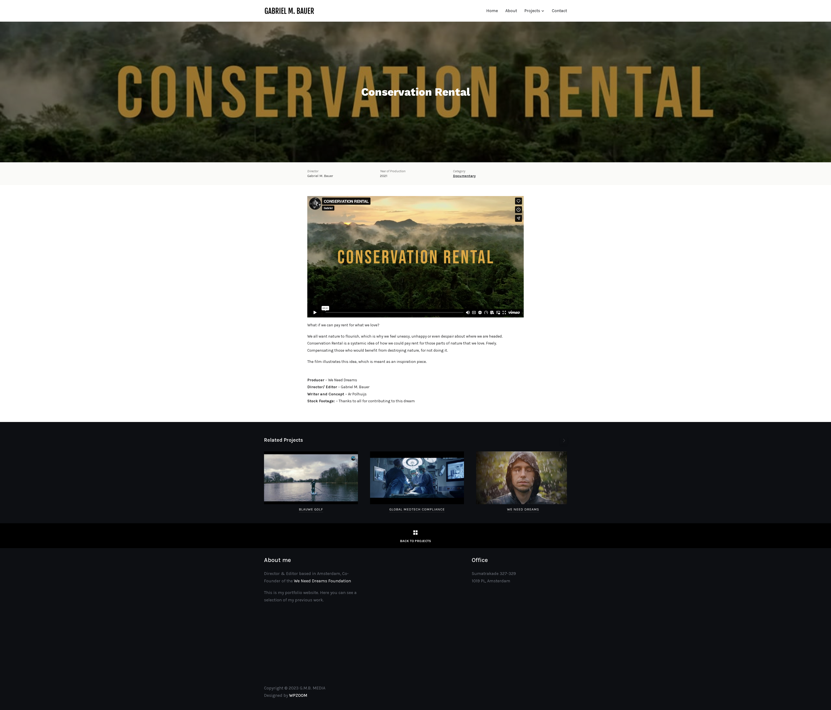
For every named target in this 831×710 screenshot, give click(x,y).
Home (492, 10)
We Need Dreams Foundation (322, 580)
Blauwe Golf (311, 509)
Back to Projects (415, 541)
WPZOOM (298, 695)
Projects (532, 10)
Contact (559, 10)
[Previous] (271, 440)
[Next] (563, 440)
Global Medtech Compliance (417, 509)
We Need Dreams (523, 509)
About (511, 10)
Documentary (464, 176)
